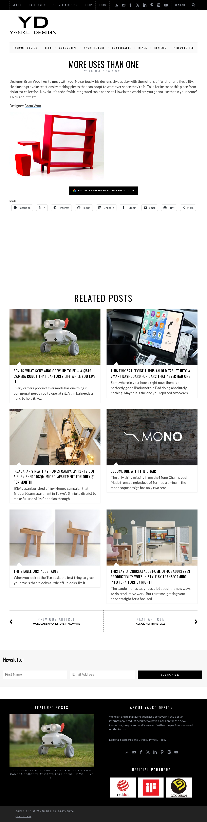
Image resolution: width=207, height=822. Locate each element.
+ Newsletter (184, 47)
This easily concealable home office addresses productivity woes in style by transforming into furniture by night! (150, 577)
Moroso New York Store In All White (56, 620)
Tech (48, 47)
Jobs (102, 5)
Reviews (160, 47)
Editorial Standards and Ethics (128, 739)
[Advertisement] (127, 25)
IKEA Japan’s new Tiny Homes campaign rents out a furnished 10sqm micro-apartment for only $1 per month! (54, 476)
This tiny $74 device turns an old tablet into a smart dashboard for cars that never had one (150, 373)
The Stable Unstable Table (36, 571)
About (17, 5)
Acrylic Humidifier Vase (150, 620)
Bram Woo (33, 106)
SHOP (88, 5)
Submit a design (65, 5)
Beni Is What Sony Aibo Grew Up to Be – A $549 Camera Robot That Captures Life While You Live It (54, 376)
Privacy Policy (157, 739)
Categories (37, 5)
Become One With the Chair (133, 471)
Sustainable (121, 47)
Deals (142, 47)
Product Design (25, 47)
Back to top (22, 816)
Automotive (68, 47)
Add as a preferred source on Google (106, 190)
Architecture (94, 47)
